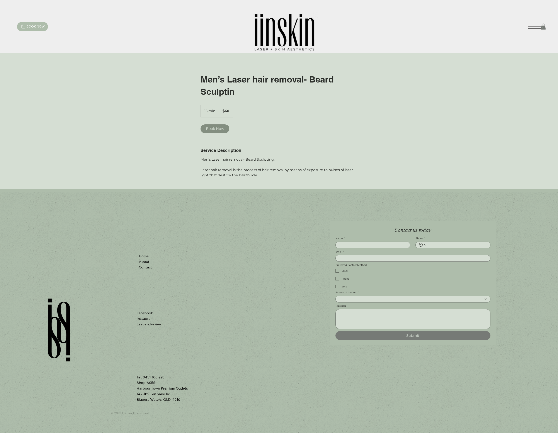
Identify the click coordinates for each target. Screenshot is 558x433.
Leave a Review (149, 324)
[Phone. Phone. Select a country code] (422, 244)
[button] (543, 26)
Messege (340, 305)
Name (340, 238)
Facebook (145, 313)
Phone (420, 238)
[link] (215, 128)
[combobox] (412, 299)
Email (339, 251)
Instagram (145, 318)
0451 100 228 (154, 377)
